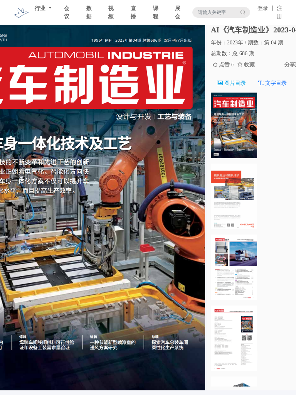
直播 (133, 12)
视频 (111, 12)
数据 (89, 12)
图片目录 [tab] (234, 83)
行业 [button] (41, 8)
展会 (177, 12)
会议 (66, 12)
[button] (185, 205)
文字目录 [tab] (275, 83)
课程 (155, 12)
